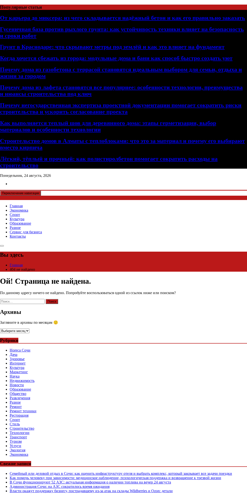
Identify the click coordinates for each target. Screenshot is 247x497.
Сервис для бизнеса (26, 232)
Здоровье (17, 359)
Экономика (19, 210)
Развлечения (20, 398)
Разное (15, 228)
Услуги (15, 446)
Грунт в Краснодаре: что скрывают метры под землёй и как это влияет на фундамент (112, 47)
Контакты (18, 236)
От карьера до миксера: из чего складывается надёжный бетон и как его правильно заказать (122, 18)
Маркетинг (19, 372)
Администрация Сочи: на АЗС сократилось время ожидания (60, 486)
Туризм (16, 441)
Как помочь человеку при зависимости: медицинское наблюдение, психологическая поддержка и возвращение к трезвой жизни (115, 478)
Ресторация (19, 415)
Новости (17, 385)
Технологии (19, 433)
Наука (15, 376)
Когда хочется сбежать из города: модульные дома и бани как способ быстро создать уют (116, 58)
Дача (13, 354)
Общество (18, 394)
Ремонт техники (23, 411)
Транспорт (18, 437)
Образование (20, 223)
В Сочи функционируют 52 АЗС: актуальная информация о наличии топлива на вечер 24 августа (90, 482)
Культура (17, 219)
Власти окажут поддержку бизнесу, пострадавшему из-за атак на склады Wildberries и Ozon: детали (91, 491)
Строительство (22, 428)
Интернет (18, 363)
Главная (16, 206)
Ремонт (16, 407)
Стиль (15, 424)
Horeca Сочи (20, 350)
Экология (17, 450)
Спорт (15, 215)
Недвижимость (22, 381)
